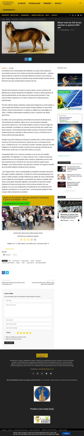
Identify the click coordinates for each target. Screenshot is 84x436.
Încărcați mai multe (69, 190)
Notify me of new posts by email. (14, 339)
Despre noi (5, 15)
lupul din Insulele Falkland (8, 262)
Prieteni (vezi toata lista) (42, 409)
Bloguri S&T (62, 197)
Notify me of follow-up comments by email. (16, 337)
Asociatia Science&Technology (21, 430)
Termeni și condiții (62, 430)
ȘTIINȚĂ (21, 3)
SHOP (47, 15)
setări (57, 434)
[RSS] (75, 15)
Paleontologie (15, 19)
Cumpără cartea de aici (64, 155)
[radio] (21, 240)
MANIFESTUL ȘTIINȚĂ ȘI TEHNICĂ (49, 430)
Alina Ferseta (64, 220)
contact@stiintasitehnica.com (46, 369)
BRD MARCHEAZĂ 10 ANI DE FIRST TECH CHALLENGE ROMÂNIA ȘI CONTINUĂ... (73, 184)
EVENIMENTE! (9, 10)
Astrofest (4, 430)
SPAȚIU (58, 3)
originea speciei (30, 262)
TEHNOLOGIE (34, 3)
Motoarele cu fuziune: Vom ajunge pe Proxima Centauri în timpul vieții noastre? (69, 216)
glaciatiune (38, 260)
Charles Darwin (15, 260)
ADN (9, 260)
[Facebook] (70, 15)
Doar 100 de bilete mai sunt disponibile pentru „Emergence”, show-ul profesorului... (74, 168)
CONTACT (54, 15)
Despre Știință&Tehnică (34, 430)
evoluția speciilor (25, 260)
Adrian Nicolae (65, 30)
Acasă (3, 19)
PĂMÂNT (47, 3)
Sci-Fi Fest (10, 430)
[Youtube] (81, 15)
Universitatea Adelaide (41, 262)
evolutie (32, 260)
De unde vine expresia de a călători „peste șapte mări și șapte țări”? (43, 283)
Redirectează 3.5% (38, 15)
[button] (80, 3)
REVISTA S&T (14, 15)
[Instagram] (73, 15)
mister (23, 262)
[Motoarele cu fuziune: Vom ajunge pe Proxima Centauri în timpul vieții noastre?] (70, 209)
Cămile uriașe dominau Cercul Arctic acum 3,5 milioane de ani (13, 283)
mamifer (18, 262)
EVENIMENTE (25, 15)
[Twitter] (78, 15)
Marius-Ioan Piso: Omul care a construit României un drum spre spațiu (74, 176)
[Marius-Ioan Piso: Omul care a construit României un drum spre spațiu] (62, 177)
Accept (66, 433)
